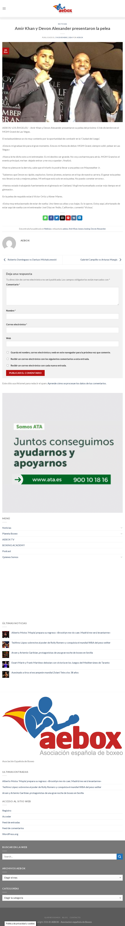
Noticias (62, 24)
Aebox (80, 37)
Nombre (11, 310)
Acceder (6, 816)
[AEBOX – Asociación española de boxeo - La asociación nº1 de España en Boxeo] (62, 8)
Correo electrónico (16, 324)
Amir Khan (73, 229)
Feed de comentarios (13, 828)
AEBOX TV (8, 539)
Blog (65, 917)
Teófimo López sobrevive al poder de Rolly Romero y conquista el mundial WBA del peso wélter (61, 642)
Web (8, 338)
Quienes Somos (10, 557)
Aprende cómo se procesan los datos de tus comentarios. (77, 383)
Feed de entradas (11, 822)
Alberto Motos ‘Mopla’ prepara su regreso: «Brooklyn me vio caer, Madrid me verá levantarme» (61, 632)
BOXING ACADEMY (13, 545)
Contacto (75, 917)
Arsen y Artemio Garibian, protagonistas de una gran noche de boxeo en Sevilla (52, 652)
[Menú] (4, 8)
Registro (6, 810)
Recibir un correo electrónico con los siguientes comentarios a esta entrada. (50, 359)
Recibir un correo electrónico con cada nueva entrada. (38, 365)
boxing (87, 229)
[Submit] (120, 857)
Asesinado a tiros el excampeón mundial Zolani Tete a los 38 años (45, 672)
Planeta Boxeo (10, 533)
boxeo (81, 229)
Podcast (6, 551)
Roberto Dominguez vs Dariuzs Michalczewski (32, 259)
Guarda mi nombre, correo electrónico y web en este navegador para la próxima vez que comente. (61, 352)
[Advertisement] (62, 592)
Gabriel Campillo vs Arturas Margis (99, 259)
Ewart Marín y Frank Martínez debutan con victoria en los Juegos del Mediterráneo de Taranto (60, 662)
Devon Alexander (98, 229)
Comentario (13, 284)
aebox (65, 229)
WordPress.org (10, 834)
